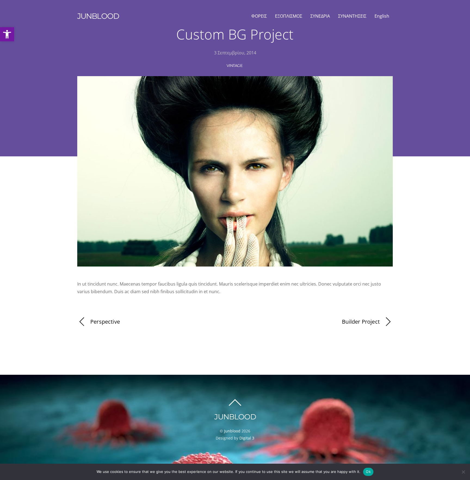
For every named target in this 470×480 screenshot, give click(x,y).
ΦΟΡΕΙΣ (259, 16)
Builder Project (361, 321)
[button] (7, 34)
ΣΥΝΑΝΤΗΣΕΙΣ (352, 16)
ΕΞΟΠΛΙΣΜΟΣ (288, 16)
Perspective (105, 321)
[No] (463, 472)
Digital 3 (246, 438)
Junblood (232, 430)
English (382, 16)
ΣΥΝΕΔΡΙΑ (320, 16)
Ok (368, 471)
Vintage (234, 65)
